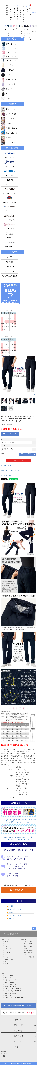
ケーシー (11, 32)
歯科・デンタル (11, 118)
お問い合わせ (17, 13)
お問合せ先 (18, 1036)
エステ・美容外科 (29, 957)
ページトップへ (34, 928)
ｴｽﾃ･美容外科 (10, 142)
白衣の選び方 (9, 266)
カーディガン (24, 34)
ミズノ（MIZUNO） (10, 975)
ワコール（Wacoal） (10, 993)
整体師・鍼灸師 (11, 128)
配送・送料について (14, 909)
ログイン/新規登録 (24, 13)
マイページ (12, 918)
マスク (8, 98)
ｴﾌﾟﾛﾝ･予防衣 (11, 84)
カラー (3, 439)
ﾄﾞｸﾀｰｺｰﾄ (9, 56)
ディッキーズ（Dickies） (12, 986)
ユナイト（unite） (10, 982)
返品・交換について (14, 915)
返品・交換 (18, 1031)
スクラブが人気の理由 (9, 276)
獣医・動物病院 (11, 133)
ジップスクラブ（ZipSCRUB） (13, 991)
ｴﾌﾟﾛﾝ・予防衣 (30, 34)
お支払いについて (14, 912)
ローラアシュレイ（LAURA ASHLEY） (15, 997)
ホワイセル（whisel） (11, 980)
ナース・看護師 (11, 114)
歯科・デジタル (28, 946)
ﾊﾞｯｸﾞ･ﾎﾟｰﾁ (10, 94)
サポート (18, 1047)
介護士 (8, 138)
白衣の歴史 (9, 257)
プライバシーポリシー (8, 1054)
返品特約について (6, 465)
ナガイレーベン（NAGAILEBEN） (14, 989)
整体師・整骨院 (28, 950)
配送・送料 (18, 1025)
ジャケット (10, 52)
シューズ (33, 32)
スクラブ (8, 32)
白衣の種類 (9, 262)
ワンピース (10, 65)
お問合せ (4, 1056)
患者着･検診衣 (11, 79)
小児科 (8, 123)
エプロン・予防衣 (10, 959)
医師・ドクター (11, 109)
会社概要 (20, 13)
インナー (27, 32)
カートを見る (30, 13)
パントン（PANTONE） (11, 984)
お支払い (18, 1020)
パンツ (8, 60)
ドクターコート (9, 948)
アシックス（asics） (10, 978)
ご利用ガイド (14, 13)
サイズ (3, 445)
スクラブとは (9, 271)
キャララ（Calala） (10, 995)
